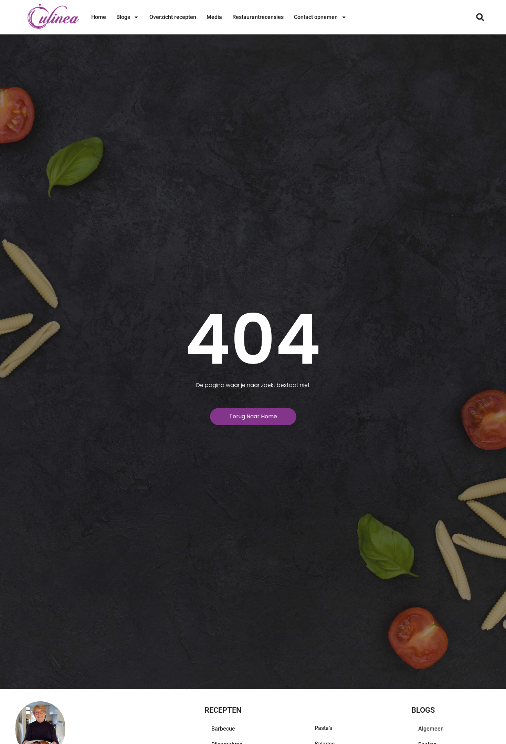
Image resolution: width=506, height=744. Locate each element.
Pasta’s (323, 728)
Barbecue (223, 728)
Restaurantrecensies (258, 17)
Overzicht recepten (172, 17)
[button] (480, 17)
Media (214, 17)
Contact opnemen (316, 17)
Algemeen (431, 728)
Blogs (123, 17)
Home (98, 17)
